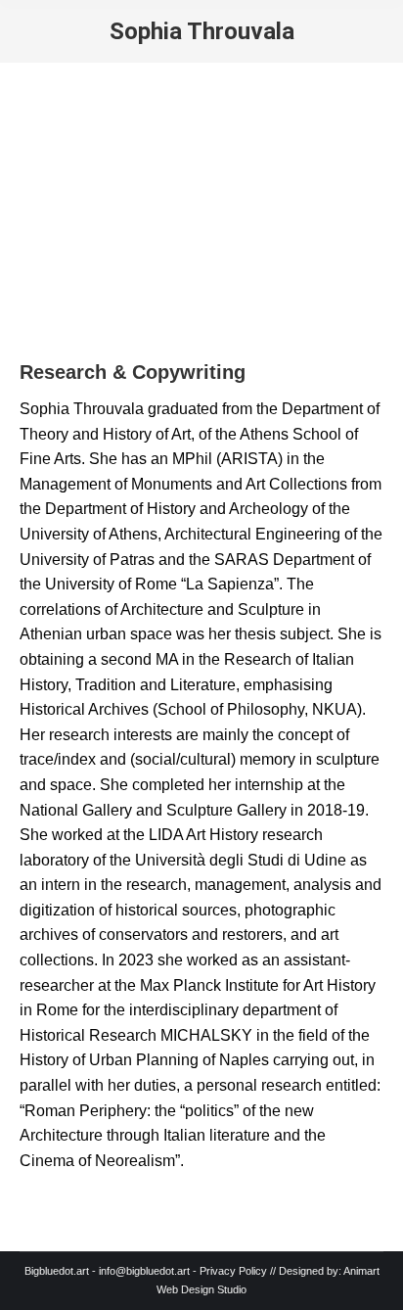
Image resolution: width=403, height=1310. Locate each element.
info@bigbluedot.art (144, 1271)
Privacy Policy (233, 1271)
